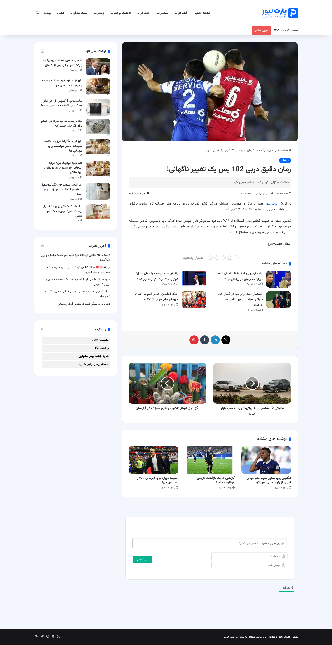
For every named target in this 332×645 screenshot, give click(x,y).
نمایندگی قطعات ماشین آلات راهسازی (79, 304)
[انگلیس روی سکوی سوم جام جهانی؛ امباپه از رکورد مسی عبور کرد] (266, 460)
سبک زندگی (80, 13)
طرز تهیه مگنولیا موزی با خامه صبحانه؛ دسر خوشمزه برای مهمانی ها (63, 146)
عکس (60, 13)
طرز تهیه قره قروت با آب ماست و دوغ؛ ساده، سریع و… (62, 83)
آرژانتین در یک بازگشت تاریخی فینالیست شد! (216, 480)
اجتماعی (145, 13)
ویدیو (47, 13)
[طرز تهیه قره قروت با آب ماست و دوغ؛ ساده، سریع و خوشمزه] (98, 86)
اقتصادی (183, 13)
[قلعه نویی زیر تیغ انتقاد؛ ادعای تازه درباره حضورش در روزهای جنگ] (278, 279)
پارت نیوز (271, 203)
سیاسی (163, 13)
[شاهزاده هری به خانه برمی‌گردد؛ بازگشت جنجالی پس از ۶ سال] (98, 66)
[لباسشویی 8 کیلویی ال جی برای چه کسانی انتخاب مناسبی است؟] (98, 107)
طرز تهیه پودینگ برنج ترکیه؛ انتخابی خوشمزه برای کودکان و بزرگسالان (62, 168)
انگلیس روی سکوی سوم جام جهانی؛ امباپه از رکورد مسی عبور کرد (268, 480)
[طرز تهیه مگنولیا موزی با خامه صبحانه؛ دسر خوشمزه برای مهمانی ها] (98, 147)
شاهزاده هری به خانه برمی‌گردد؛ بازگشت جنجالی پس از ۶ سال (62, 63)
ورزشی (100, 13)
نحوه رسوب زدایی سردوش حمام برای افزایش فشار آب (61, 123)
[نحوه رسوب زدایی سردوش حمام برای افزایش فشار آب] (98, 127)
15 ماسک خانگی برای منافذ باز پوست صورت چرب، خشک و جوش (62, 211)
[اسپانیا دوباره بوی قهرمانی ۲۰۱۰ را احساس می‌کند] (153, 460)
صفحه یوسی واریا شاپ (94, 364)
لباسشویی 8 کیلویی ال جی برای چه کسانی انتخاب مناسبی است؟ (61, 103)
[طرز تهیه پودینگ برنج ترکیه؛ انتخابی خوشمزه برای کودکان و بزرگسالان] (98, 169)
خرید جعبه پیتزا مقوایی (94, 356)
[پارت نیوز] (280, 13)
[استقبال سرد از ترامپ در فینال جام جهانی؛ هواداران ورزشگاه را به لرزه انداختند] (278, 299)
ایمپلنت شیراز (100, 339)
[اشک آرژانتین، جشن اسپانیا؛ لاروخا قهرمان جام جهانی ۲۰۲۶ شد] (194, 299)
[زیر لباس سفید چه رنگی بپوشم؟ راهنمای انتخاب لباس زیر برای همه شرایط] (98, 191)
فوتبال (258, 150)
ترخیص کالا (102, 348)
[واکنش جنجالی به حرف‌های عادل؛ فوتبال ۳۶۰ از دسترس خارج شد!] (194, 279)
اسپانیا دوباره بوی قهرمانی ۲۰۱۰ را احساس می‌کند (157, 480)
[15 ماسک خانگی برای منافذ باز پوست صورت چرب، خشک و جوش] (98, 212)
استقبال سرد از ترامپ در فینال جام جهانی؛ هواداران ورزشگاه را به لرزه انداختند (240, 300)
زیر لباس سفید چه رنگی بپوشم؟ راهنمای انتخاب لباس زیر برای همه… (62, 189)
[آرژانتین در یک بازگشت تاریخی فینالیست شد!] (210, 460)
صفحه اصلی (203, 13)
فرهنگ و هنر (122, 13)
